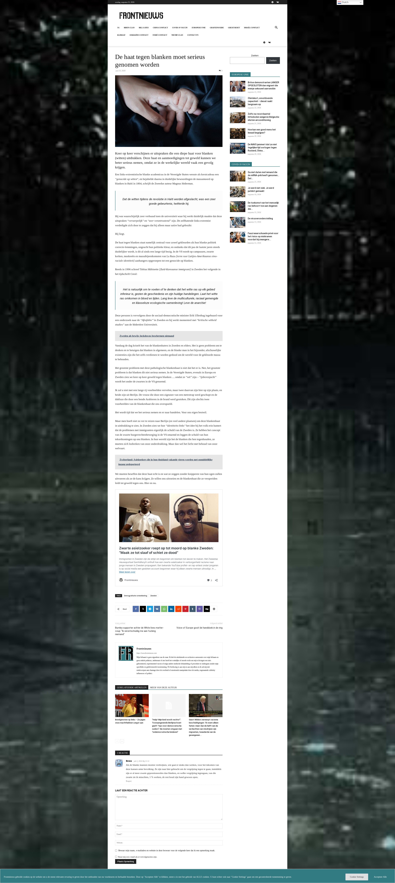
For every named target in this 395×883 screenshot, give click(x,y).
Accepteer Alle (380, 877)
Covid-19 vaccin (179, 28)
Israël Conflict (252, 28)
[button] (276, 27)
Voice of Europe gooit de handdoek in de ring (199, 627)
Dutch (344, 2)
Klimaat (121, 35)
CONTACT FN (192, 35)
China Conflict (160, 28)
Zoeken (255, 55)
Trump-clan (177, 35)
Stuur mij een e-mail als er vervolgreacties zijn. (137, 857)
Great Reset (234, 28)
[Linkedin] (171, 609)
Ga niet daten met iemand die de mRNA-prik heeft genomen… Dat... (263, 175)
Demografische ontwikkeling (135, 595)
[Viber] (200, 609)
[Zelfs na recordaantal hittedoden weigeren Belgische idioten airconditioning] (237, 117)
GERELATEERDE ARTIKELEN (131, 687)
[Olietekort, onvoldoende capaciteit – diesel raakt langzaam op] (237, 102)
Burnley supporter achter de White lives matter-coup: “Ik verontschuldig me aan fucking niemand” (139, 631)
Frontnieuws (144, 648)
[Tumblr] (192, 609)
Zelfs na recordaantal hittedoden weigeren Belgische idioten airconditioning (263, 117)
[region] (197, 876)
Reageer (129, 781)
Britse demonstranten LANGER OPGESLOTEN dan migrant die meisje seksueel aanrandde (263, 85)
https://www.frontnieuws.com (147, 653)
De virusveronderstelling (260, 218)
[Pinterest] (185, 609)
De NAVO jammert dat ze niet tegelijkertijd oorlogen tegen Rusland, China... (262, 147)
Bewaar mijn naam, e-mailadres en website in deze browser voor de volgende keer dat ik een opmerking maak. (166, 850)
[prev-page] (117, 741)
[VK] (157, 609)
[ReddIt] (178, 609)
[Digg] (207, 609)
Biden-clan (129, 28)
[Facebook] (136, 609)
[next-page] (122, 741)
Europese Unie (199, 28)
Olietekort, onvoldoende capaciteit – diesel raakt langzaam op (260, 101)
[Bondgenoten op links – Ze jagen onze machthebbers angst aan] (132, 705)
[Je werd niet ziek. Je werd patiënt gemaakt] (237, 191)
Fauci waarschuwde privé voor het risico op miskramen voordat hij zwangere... (263, 236)
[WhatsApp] (164, 609)
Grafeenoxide (217, 28)
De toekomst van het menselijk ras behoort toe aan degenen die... (263, 206)
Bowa (129, 760)
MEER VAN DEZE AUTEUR (163, 687)
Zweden (153, 595)
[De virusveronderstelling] (237, 222)
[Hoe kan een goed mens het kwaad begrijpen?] (237, 133)
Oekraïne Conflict (139, 35)
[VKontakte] (277, 2)
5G (118, 28)
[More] (214, 609)
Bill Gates (144, 28)
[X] (143, 609)
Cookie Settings (357, 877)
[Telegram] (272, 2)
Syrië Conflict (160, 35)
